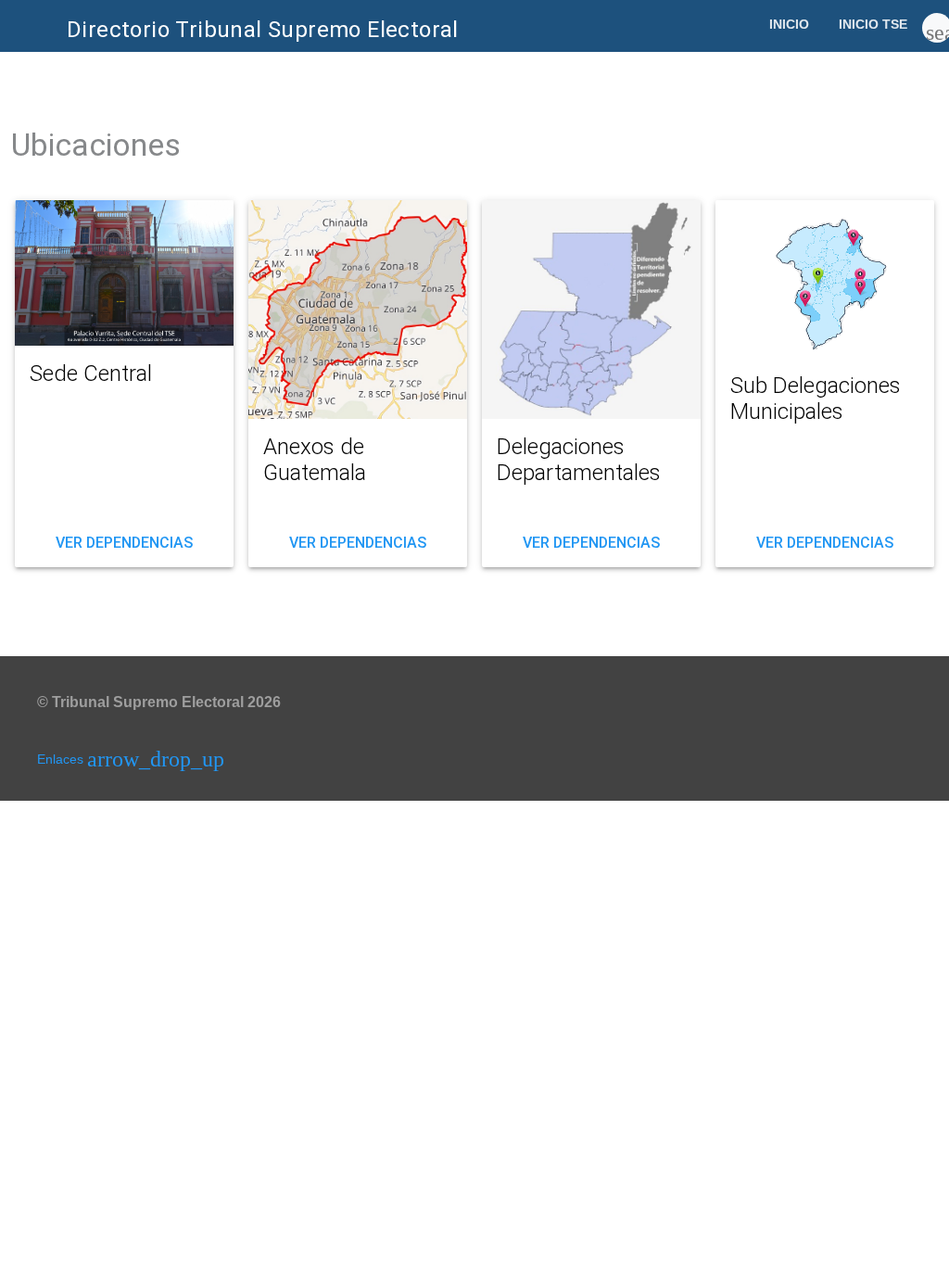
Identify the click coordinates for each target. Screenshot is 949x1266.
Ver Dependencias (124, 547)
